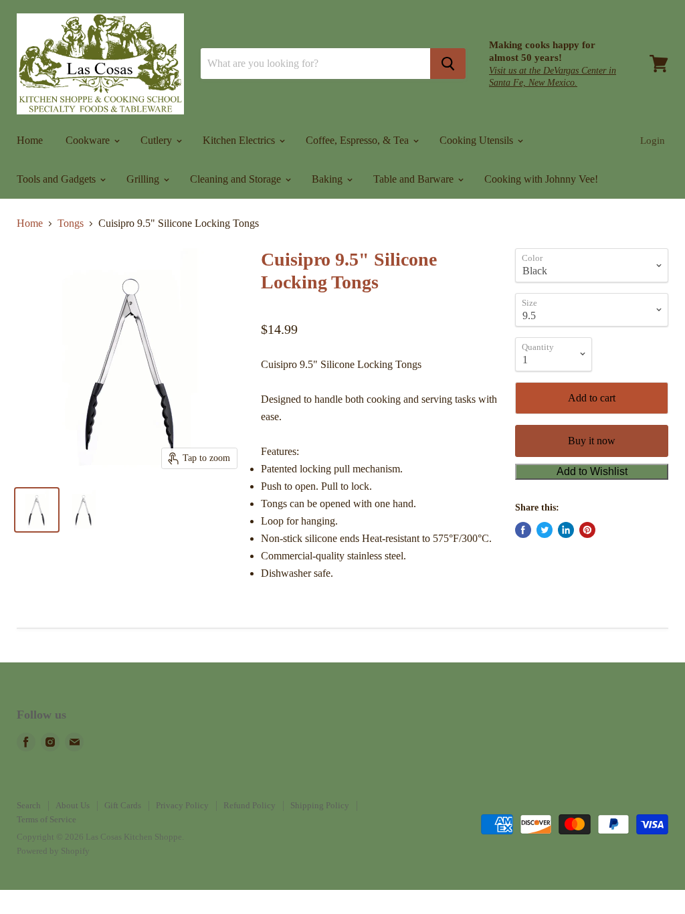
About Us (73, 805)
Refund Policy (249, 805)
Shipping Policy (319, 805)
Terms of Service (46, 819)
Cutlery (157, 140)
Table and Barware (414, 179)
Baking (328, 179)
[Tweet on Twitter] (544, 530)
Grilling (144, 179)
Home (30, 140)
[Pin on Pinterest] (587, 530)
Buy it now (591, 440)
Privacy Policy (182, 805)
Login (652, 140)
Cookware (89, 140)
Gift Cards (122, 805)
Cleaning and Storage (237, 179)
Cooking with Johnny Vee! (541, 179)
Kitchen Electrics (240, 140)
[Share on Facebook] (523, 530)
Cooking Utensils (477, 140)
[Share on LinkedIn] (566, 530)
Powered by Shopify (53, 851)
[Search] (448, 63)
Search (29, 805)
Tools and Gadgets (57, 179)
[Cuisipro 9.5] (36, 509)
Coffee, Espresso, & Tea (358, 140)
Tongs (71, 223)
